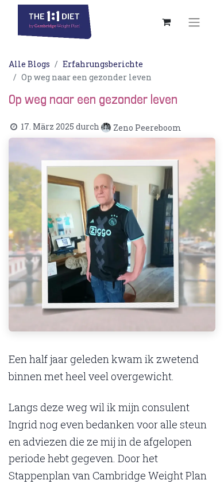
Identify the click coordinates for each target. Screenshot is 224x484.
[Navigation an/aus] (194, 21)
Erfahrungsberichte (103, 63)
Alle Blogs (29, 63)
